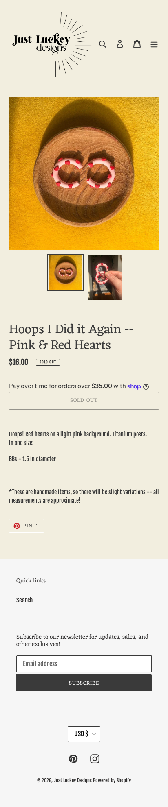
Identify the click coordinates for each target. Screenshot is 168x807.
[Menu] (154, 44)
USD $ (81, 734)
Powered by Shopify (112, 780)
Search (24, 600)
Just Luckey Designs (73, 780)
